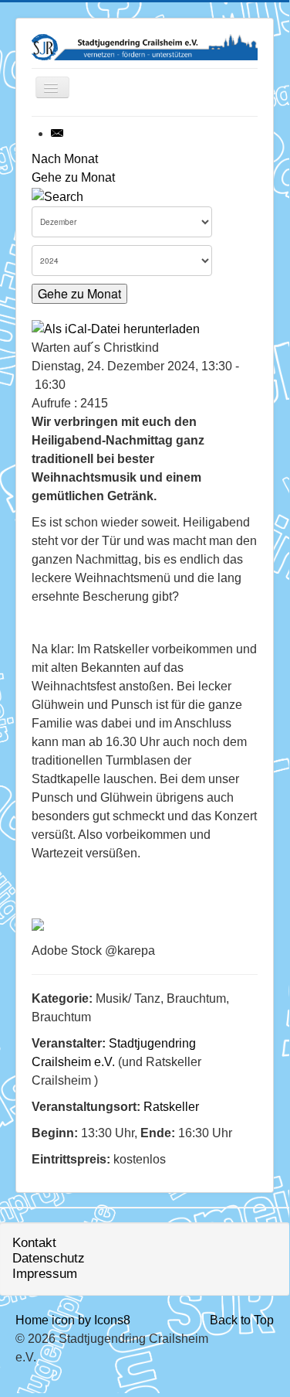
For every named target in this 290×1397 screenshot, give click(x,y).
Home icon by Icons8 (72, 1320)
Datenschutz (48, 1258)
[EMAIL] (58, 133)
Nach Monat (65, 158)
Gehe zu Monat (73, 177)
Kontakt (34, 1242)
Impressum (44, 1273)
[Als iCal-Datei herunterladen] (116, 328)
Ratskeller (171, 1106)
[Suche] (57, 196)
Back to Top (242, 1320)
